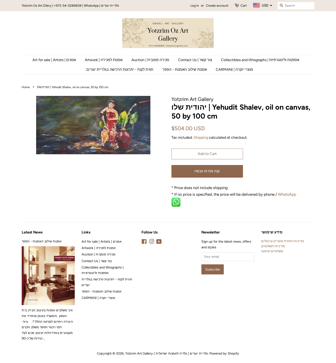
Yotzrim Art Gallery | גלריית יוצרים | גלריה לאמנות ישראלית (166, 353)
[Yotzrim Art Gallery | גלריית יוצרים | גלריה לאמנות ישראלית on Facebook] (144, 242)
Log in (194, 6)
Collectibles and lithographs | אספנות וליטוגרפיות (260, 60)
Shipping (201, 137)
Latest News (32, 232)
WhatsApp (287, 194)
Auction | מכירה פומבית (150, 60)
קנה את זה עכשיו (207, 171)
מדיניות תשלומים (273, 246)
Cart (243, 6)
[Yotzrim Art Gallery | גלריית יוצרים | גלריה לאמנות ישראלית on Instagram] (151, 242)
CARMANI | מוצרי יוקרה (234, 69)
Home (26, 87)
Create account (217, 6)
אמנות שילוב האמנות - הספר (184, 69)
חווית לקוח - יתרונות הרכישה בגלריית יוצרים (119, 69)
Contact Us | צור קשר (195, 60)
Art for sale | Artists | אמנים (54, 60)
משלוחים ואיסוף (272, 251)
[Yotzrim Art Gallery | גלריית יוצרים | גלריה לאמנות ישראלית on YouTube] (159, 242)
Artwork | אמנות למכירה (104, 60)
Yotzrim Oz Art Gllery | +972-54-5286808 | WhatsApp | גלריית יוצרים (70, 6)
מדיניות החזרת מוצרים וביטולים (282, 241)
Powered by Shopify (224, 353)
